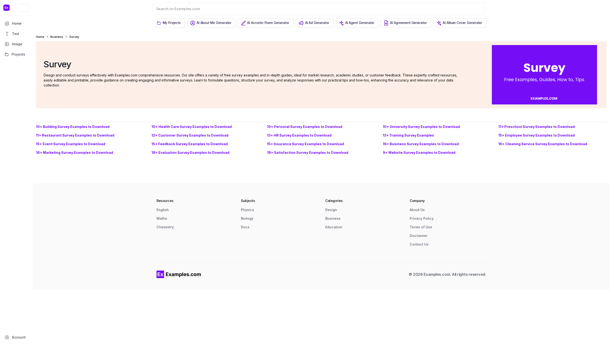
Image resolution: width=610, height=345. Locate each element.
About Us (417, 210)
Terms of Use (421, 227)
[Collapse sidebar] (23, 8)
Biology (247, 218)
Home (40, 37)
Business (56, 37)
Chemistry (165, 227)
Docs (245, 227)
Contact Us (419, 244)
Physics (247, 210)
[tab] (169, 23)
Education (333, 227)
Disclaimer (419, 236)
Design (331, 210)
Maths (162, 218)
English (163, 210)
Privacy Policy (422, 218)
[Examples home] (179, 274)
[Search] (475, 8)
